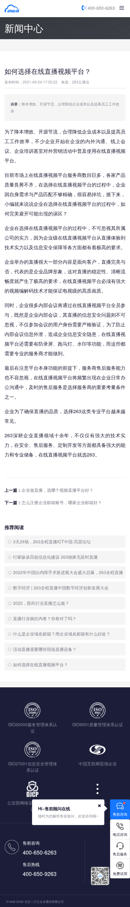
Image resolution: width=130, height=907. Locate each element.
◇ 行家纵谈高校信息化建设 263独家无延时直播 (53, 557)
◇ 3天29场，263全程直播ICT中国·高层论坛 (49, 541)
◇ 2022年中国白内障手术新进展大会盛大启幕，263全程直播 (65, 572)
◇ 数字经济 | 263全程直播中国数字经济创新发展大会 (58, 588)
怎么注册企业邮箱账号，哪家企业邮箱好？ (61, 502)
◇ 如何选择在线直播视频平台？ (38, 664)
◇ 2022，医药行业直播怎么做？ (38, 603)
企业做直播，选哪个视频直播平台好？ (57, 490)
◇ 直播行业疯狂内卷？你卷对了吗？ (42, 618)
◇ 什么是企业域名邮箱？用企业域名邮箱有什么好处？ (59, 634)
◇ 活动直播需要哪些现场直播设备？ (42, 649)
